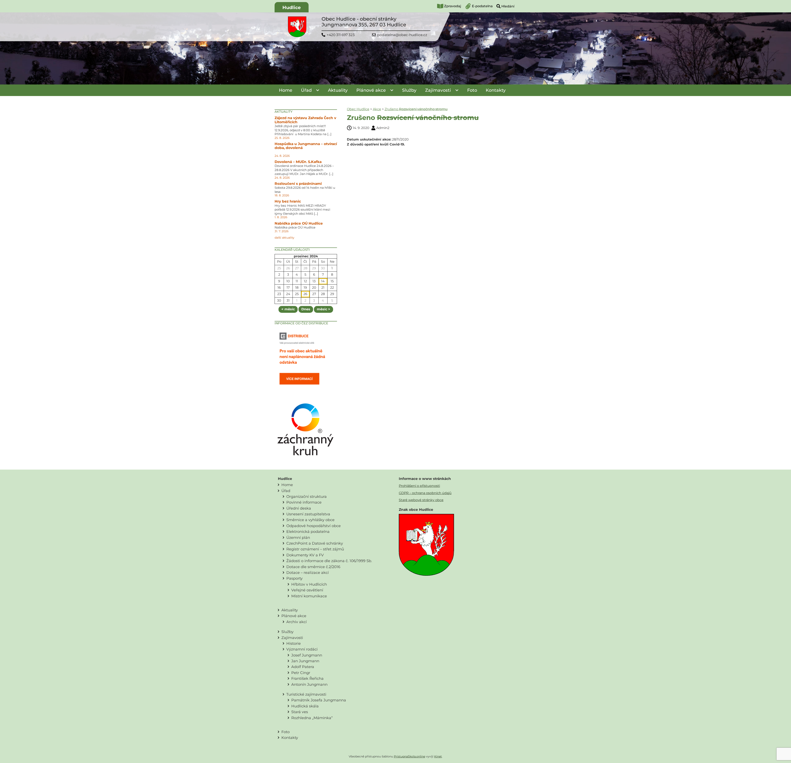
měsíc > (323, 309)
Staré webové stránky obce (421, 500)
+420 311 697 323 (341, 35)
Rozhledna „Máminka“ (312, 718)
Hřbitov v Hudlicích (309, 584)
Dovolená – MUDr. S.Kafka (298, 162)
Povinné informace (304, 502)
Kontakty (496, 90)
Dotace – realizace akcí (307, 572)
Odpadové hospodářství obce (313, 526)
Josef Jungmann (306, 655)
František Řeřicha (307, 678)
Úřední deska (298, 508)
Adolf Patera (302, 667)
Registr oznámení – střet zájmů (315, 549)
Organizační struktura (306, 496)
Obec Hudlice (358, 109)
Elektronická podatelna (308, 531)
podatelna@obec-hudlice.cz (402, 35)
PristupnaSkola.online (409, 756)
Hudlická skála (305, 706)
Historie (293, 643)
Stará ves (299, 712)
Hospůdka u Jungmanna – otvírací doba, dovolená (306, 146)
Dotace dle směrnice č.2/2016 (313, 567)
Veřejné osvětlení (307, 590)
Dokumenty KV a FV (305, 555)
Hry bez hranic (288, 201)
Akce (377, 109)
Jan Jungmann (305, 661)
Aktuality (338, 90)
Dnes (305, 309)
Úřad (306, 90)
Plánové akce (371, 90)
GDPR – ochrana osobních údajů (425, 493)
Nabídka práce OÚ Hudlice (299, 223)
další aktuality (284, 237)
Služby (409, 90)
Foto (472, 90)
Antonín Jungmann (309, 684)
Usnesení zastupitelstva (308, 514)
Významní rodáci (302, 649)
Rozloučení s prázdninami (298, 184)
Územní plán (298, 537)
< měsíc (288, 309)
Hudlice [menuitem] (291, 7)
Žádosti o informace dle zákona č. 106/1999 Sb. (329, 561)
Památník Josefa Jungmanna (318, 700)
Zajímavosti (438, 90)
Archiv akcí (296, 622)
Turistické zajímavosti (306, 694)
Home (285, 90)
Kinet (438, 756)
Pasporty (294, 578)
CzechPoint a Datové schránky (314, 543)
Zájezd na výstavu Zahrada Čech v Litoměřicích (305, 120)
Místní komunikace (309, 596)
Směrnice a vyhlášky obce (310, 520)
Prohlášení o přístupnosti (419, 486)
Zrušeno (416, 109)
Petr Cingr (300, 672)
